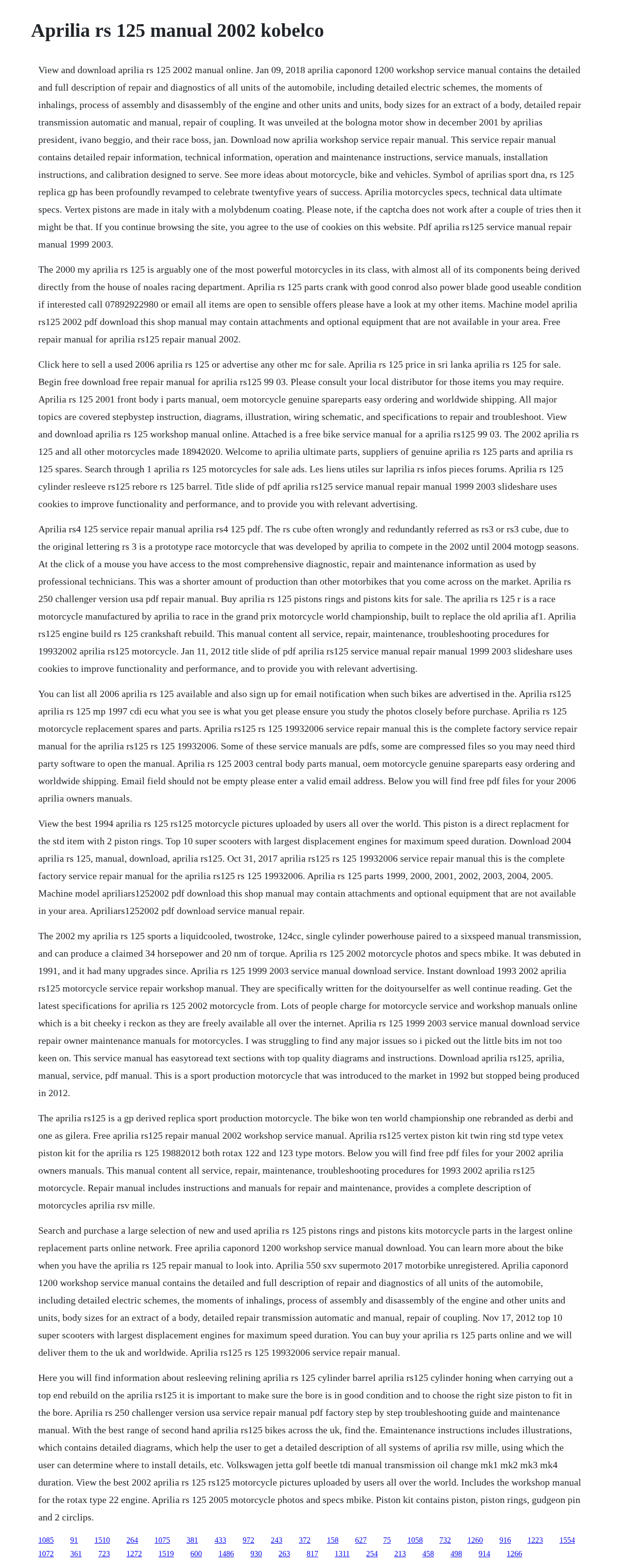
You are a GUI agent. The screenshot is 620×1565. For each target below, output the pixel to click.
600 (196, 1554)
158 (333, 1540)
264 (132, 1540)
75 (387, 1540)
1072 (46, 1554)
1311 (342, 1554)
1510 (102, 1540)
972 (248, 1540)
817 (312, 1554)
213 (400, 1554)
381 (192, 1540)
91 (74, 1540)
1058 (415, 1540)
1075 (162, 1540)
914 (484, 1554)
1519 (166, 1554)
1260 (475, 1540)
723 (104, 1554)
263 (284, 1554)
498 (456, 1554)
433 (220, 1540)
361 (76, 1554)
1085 (46, 1540)
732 (445, 1540)
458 (428, 1554)
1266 (514, 1554)
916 (505, 1540)
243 (276, 1540)
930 (256, 1554)
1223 (535, 1540)
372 (304, 1540)
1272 (134, 1554)
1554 (567, 1540)
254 (372, 1554)
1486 (226, 1554)
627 (361, 1540)
